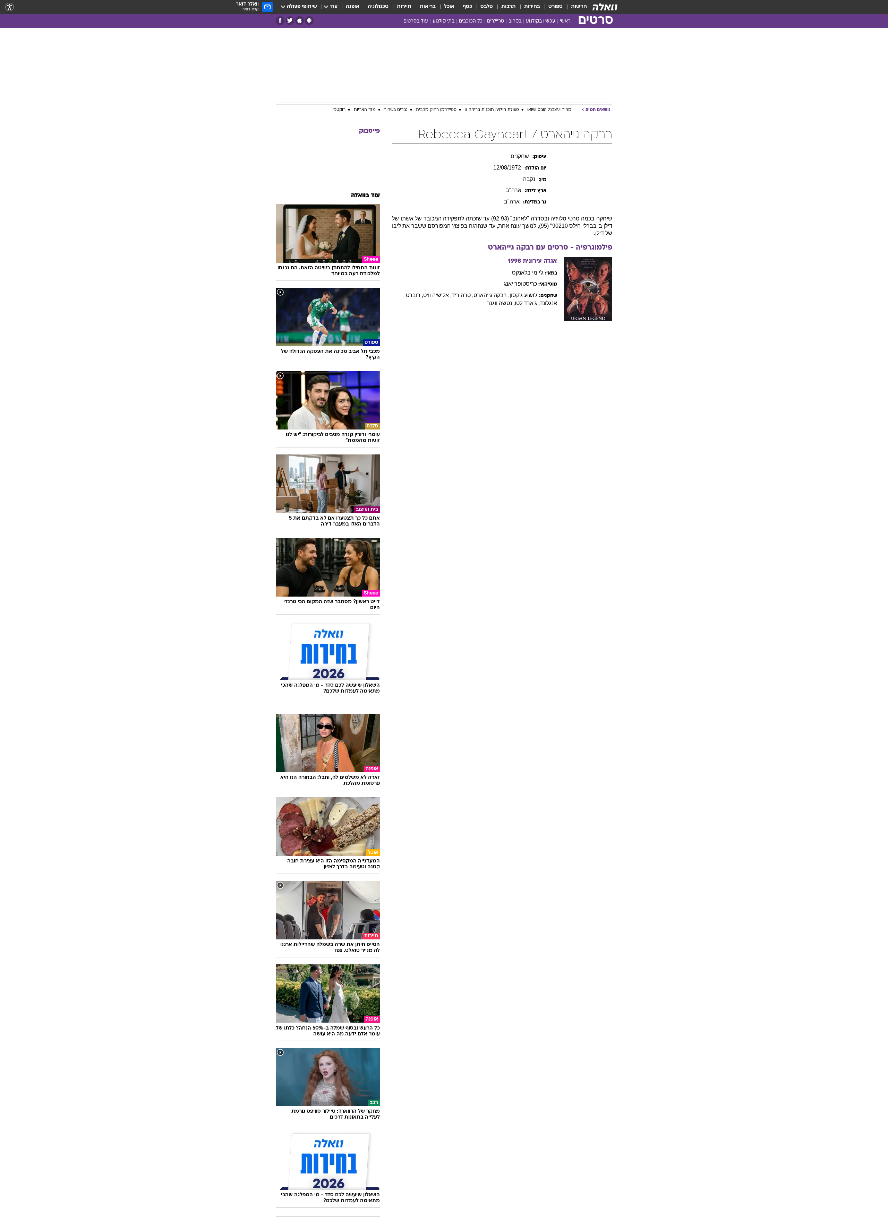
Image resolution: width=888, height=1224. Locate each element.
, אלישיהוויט (437, 295)
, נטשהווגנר (501, 303)
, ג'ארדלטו (527, 303)
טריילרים (495, 21)
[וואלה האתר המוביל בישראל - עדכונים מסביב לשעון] (604, 6)
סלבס (486, 6)
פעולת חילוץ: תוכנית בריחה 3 (492, 110)
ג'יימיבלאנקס (528, 273)
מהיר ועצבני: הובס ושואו (549, 110)
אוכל (449, 6)
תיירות (404, 6)
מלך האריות (365, 110)
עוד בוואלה (365, 196)
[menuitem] (575, 7)
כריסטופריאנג (520, 284)
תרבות (508, 6)
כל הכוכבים (471, 21)
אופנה (352, 6)
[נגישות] (9, 7)
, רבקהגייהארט (491, 295)
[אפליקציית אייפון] (299, 20)
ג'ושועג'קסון (524, 295)
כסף (467, 6)
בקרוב (515, 21)
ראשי (565, 21)
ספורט (555, 6)
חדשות (579, 6)
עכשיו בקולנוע (540, 21)
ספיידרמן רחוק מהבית (436, 110)
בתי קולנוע (443, 21)
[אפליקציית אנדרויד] (309, 20)
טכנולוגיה (378, 6)
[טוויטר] (289, 20)
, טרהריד (462, 295)
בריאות (428, 6)
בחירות (532, 6)
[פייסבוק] (280, 20)
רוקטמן (338, 110)
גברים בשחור (396, 110)
